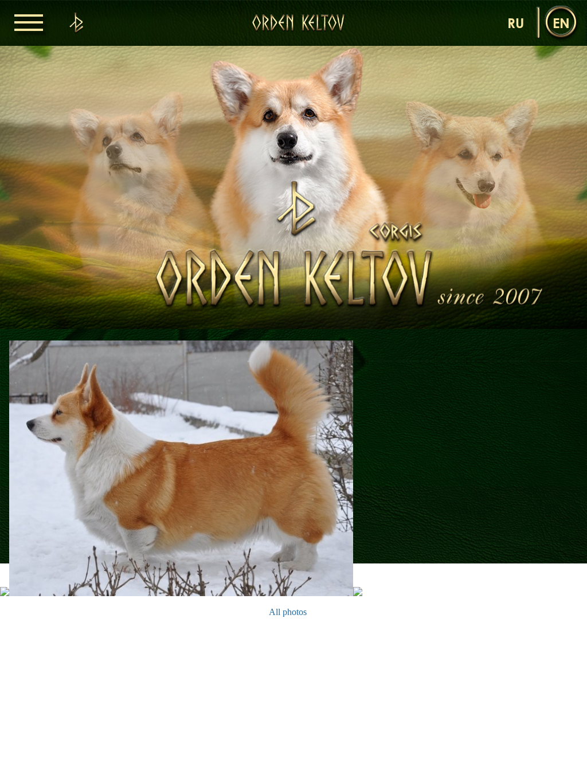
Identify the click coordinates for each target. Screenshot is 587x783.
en (561, 22)
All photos (288, 612)
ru (515, 22)
